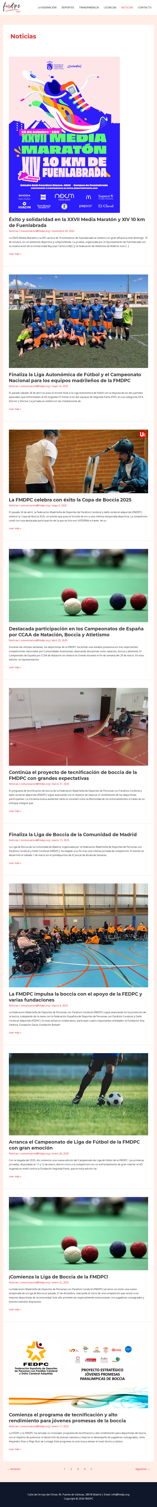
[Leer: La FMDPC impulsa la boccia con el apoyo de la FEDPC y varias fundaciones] (78, 935)
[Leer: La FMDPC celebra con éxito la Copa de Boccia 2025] (78, 461)
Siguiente (142, 1469)
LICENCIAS (110, 7)
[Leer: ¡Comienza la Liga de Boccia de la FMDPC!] (78, 1233)
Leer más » (15, 254)
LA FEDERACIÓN (47, 7)
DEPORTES (67, 7)
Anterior (13, 1469)
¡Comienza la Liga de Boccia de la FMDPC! (58, 1277)
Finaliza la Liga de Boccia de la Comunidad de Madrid (73, 834)
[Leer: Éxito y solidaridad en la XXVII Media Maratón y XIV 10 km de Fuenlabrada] (64, 134)
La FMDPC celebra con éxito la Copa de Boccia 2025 (70, 500)
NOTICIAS (127, 7)
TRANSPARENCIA (89, 7)
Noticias (13, 231)
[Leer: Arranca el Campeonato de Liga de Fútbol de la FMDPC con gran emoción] (78, 1094)
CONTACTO (144, 7)
